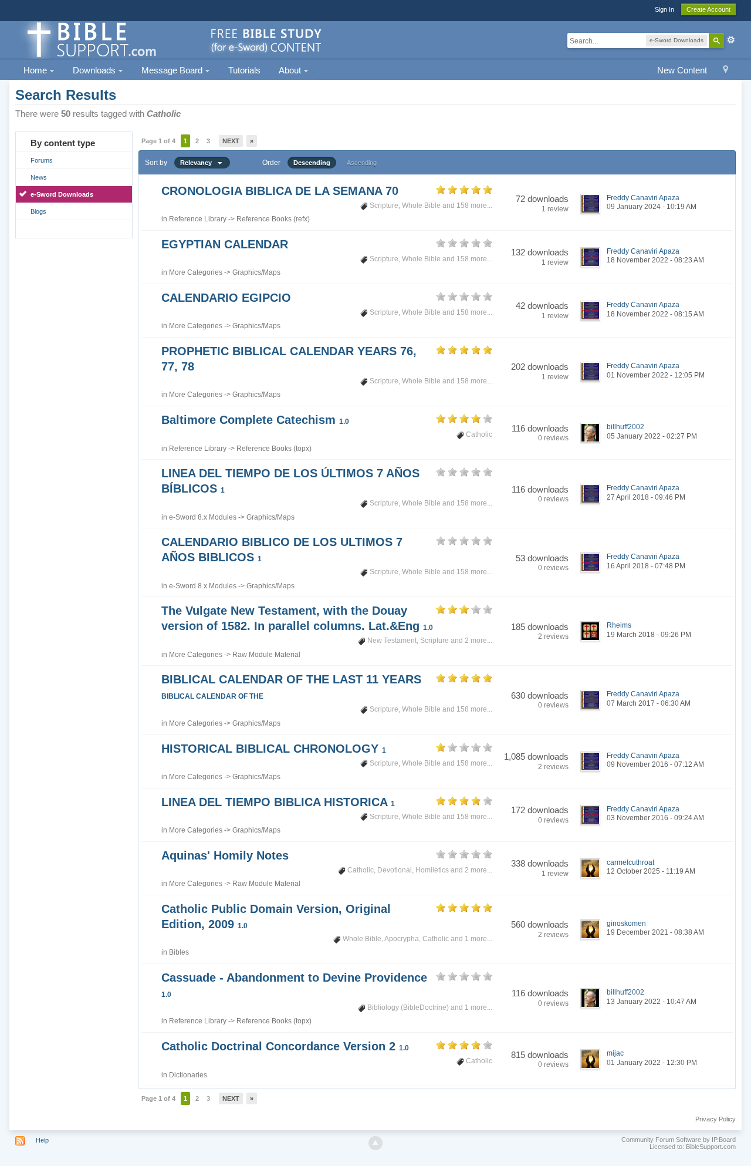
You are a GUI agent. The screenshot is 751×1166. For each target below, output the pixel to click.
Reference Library (197, 219)
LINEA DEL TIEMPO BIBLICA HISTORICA (278, 802)
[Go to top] (375, 1143)
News (39, 177)
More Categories (195, 272)
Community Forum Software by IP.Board (678, 1139)
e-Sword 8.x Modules (202, 517)
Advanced (731, 40)
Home (36, 70)
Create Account (708, 9)
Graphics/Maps (256, 272)
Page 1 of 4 (158, 140)
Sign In (664, 9)
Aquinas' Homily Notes (225, 855)
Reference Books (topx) (274, 448)
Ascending (362, 162)
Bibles (179, 952)
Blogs (38, 211)
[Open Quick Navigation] (725, 71)
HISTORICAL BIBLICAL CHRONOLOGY (273, 748)
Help (42, 1140)
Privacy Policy (715, 1119)
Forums (42, 160)
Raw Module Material (266, 655)
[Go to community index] (172, 39)
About (291, 70)
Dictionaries (188, 1075)
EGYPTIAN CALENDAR (224, 244)
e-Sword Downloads (62, 194)
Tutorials (244, 70)
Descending (311, 162)
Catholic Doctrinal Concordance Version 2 (285, 1046)
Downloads (95, 70)
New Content (682, 70)
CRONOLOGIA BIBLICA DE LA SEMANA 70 (279, 190)
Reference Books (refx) (273, 219)
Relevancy (198, 162)
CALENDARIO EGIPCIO (226, 297)
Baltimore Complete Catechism (255, 419)
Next (230, 140)
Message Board (173, 70)
